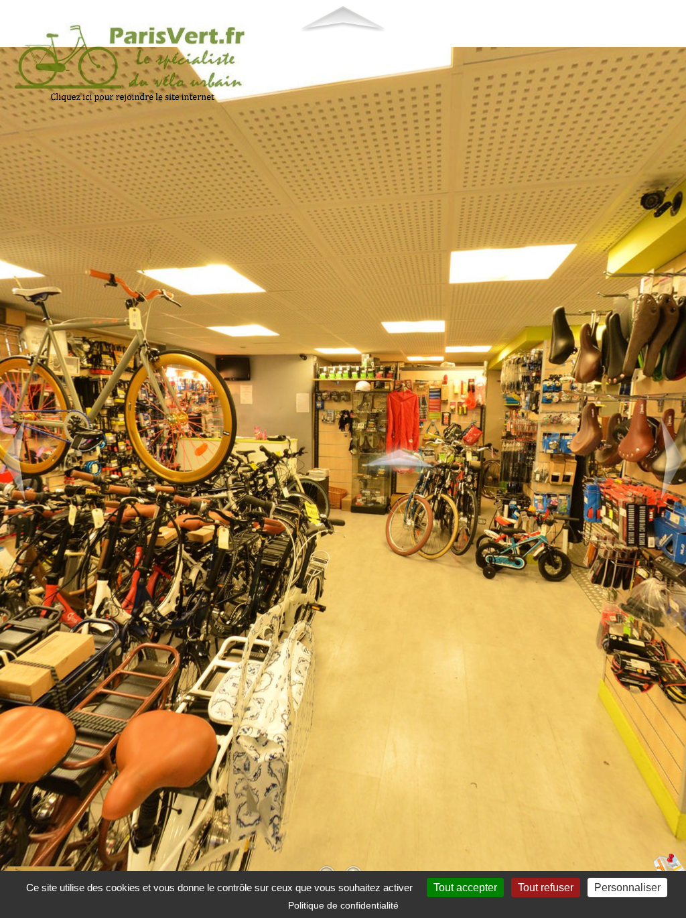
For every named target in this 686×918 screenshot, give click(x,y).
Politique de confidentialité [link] (343, 905)
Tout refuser (545, 887)
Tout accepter (465, 887)
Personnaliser (627, 887)
